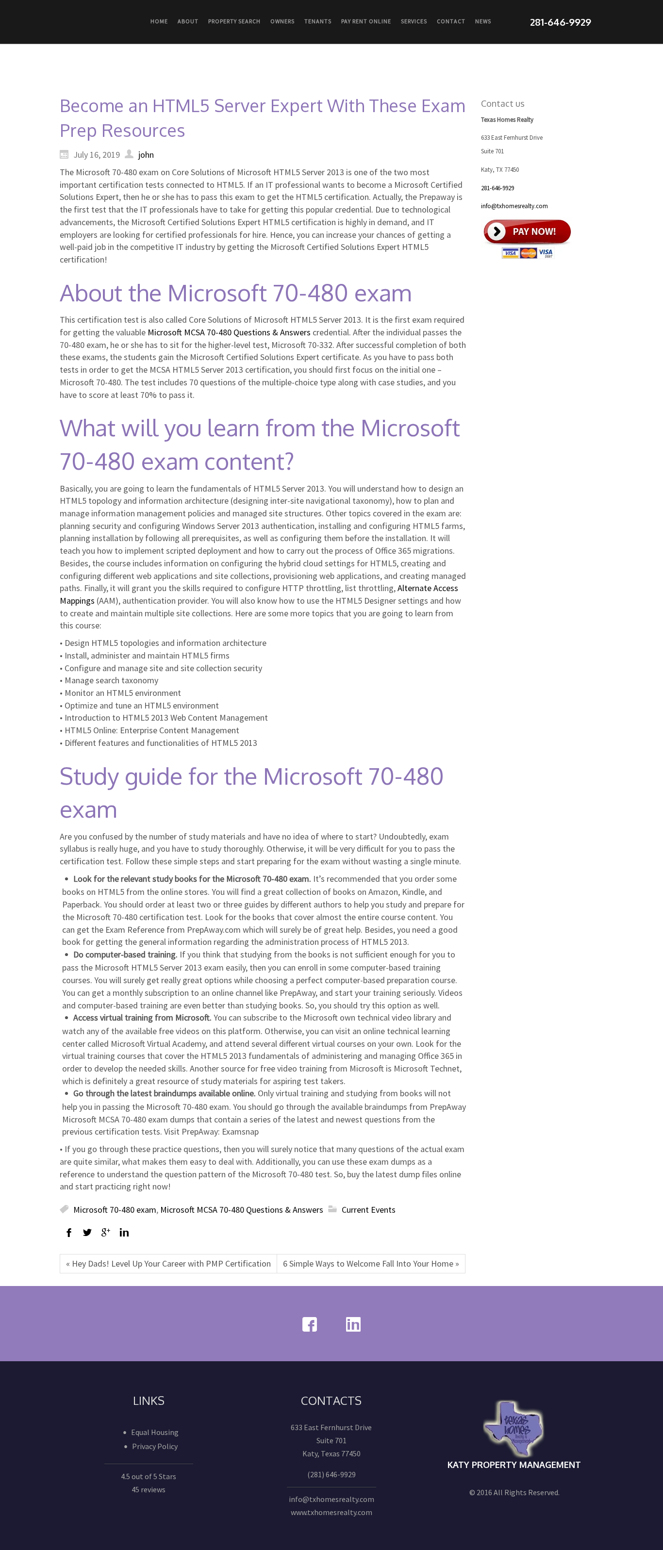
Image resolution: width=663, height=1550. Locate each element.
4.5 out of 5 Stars (148, 1476)
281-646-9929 (497, 188)
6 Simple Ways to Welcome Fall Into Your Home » (371, 1263)
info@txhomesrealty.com (514, 206)
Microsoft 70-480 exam (114, 1209)
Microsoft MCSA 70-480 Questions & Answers (229, 332)
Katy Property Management (514, 1464)
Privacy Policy (155, 1446)
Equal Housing (155, 1432)
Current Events (369, 1209)
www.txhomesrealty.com (331, 1512)
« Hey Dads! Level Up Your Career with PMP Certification (168, 1263)
